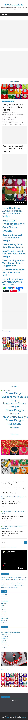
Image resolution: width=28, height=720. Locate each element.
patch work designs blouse (7, 124)
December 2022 (4, 618)
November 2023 (4, 599)
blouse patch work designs (8, 114)
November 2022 (4, 620)
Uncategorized (4, 647)
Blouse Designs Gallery (14, 411)
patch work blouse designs (7, 122)
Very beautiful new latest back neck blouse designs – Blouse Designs (13, 488)
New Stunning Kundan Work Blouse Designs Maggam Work (13, 263)
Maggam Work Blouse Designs (14, 398)
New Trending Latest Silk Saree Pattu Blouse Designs (13, 254)
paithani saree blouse (18, 117)
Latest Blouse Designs (14, 417)
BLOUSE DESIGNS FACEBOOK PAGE (8, 547)
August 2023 (3, 603)
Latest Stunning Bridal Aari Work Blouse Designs (13, 272)
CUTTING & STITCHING (6, 634)
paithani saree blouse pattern (7, 121)
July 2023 (3, 605)
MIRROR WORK (4, 638)
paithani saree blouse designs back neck (9, 119)
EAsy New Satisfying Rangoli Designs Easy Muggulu (12, 585)
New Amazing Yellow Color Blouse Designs (12, 245)
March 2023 (3, 611)
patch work (16, 121)
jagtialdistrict (5, 112)
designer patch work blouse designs (8, 116)
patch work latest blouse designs (18, 124)
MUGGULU (3, 640)
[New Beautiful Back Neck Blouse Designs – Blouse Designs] (14, 497)
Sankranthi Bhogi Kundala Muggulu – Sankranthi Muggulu (14, 577)
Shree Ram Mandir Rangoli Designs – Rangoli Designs (12, 583)
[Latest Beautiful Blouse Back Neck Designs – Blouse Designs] (14, 526)
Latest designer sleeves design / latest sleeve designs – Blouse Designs (15, 483)
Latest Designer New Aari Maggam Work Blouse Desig (12, 282)
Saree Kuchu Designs (5, 645)
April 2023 (3, 609)
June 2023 (3, 607)
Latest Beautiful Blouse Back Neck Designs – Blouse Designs (12, 532)
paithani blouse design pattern (7, 117)
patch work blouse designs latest (18, 122)
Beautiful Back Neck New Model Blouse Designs (12, 237)
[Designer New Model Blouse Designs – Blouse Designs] (14, 511)
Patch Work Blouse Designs (14, 405)
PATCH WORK (12, 101)
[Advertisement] (14, 34)
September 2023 (4, 601)
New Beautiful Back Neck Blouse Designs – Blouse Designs (12, 502)
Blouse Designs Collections (14, 421)
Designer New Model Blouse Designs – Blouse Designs (13, 517)
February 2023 (4, 614)
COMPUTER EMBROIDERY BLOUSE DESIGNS (10, 632)
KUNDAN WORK (4, 636)
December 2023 (4, 596)
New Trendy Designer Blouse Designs (9, 587)
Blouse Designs (14, 4)
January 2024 (4, 594)
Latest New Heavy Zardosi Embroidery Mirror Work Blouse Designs (12, 212)
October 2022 (4, 622)
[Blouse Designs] (2, 14)
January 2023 (4, 616)
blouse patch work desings (18, 114)
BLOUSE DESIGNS (5, 101)
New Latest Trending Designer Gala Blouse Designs (13, 225)
